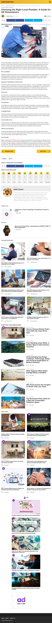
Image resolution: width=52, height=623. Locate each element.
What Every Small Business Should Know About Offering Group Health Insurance (12, 290)
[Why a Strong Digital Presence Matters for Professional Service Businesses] (13, 477)
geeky (30, 182)
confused (47, 182)
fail (24, 182)
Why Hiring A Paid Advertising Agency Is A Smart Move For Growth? (12, 263)
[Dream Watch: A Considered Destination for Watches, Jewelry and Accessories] (39, 477)
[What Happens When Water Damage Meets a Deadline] (13, 375)
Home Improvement (7, 7)
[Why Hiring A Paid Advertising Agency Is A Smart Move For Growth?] (13, 251)
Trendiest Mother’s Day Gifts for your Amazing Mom (26, 515)
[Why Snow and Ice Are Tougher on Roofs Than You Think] (13, 389)
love (36, 182)
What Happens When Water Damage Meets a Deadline (37, 372)
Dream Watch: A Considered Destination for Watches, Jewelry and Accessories (39, 489)
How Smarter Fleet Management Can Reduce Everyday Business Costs (37, 462)
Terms (2, 618)
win (19, 182)
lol (9, 182)
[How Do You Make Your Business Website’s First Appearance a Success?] (26, 543)
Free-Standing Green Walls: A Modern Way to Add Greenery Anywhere (37, 345)
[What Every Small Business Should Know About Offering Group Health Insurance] (13, 278)
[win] (29, 297)
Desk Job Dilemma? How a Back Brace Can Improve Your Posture (38, 259)
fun (3, 182)
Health (2, 288)
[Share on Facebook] (15, 20)
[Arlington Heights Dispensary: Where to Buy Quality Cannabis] (39, 306)
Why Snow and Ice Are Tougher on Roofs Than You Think (38, 386)
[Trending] (3, 327)
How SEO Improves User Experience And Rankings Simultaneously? (38, 290)
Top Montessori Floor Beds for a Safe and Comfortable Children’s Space (38, 400)
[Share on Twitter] (33, 20)
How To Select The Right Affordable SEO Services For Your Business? (12, 318)
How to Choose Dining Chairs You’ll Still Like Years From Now (37, 331)
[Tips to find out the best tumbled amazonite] (26, 525)
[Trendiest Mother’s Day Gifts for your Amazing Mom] (26, 507)
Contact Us (12, 618)
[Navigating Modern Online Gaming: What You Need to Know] (26, 580)
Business (3, 261)
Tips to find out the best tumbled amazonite (23, 533)
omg (14, 182)
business (4, 158)
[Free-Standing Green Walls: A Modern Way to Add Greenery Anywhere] (13, 347)
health (10, 158)
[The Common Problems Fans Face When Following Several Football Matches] (39, 423)
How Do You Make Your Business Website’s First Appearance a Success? (25, 552)
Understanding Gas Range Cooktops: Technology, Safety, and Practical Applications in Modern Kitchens (38, 359)
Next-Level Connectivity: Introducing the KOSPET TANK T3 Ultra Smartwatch (32, 226)
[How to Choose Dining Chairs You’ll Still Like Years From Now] (13, 333)
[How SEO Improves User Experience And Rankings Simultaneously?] (39, 278)
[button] (50, 2)
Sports (28, 432)
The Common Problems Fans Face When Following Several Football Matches (38, 435)
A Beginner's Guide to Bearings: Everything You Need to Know (32, 210)
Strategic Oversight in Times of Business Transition (26, 570)
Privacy (7, 618)
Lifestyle (3, 432)
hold (46, 146)
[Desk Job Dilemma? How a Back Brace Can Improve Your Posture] (39, 249)
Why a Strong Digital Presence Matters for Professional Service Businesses (12, 489)
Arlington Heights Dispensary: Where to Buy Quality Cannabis (38, 318)
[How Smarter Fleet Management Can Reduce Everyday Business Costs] (39, 450)
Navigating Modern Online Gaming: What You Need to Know (25, 589)
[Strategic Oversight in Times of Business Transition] (26, 562)
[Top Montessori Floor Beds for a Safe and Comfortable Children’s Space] (13, 402)
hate (41, 182)
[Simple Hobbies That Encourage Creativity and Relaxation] (13, 423)
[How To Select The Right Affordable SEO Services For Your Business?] (13, 306)
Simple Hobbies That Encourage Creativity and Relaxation (12, 435)
